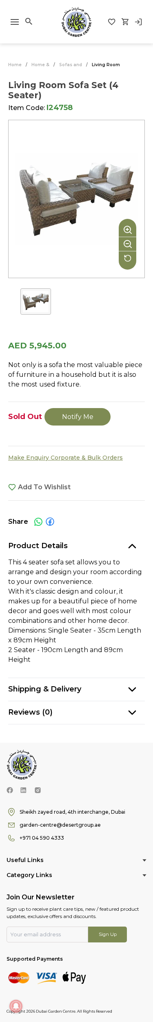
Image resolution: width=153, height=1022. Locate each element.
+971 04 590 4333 (42, 838)
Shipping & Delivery (44, 689)
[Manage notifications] (15, 1006)
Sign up (108, 934)
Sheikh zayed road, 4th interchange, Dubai (72, 812)
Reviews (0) (30, 712)
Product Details (38, 545)
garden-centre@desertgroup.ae (60, 825)
